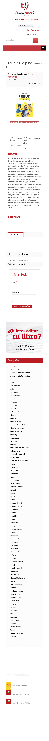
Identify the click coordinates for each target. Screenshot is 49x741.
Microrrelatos (15, 552)
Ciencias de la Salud (17, 425)
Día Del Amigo (15, 458)
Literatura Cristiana (17, 539)
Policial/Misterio (16, 585)
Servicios (29, 661)
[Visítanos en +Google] (24, 655)
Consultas (23, 665)
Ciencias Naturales (17, 428)
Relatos (13, 604)
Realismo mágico (16, 591)
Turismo (13, 637)
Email (14, 282)
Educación (14, 474)
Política (13, 588)
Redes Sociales (15, 598)
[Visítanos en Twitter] (14, 655)
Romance (13, 611)
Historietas (14, 510)
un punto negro (16, 640)
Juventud (13, 532)
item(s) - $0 (30, 34)
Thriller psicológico (17, 633)
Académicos (14, 370)
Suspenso (13, 624)
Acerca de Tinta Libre (16, 661)
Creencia (13, 441)
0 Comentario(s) (34, 83)
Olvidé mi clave (17, 302)
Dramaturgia (15, 467)
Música (13, 555)
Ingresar (24, 20)
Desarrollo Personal (17, 454)
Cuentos (13, 445)
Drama (13, 464)
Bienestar (14, 402)
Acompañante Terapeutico (20, 373)
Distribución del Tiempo (19, 461)
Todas (12, 366)
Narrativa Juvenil (16, 562)
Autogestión (14, 399)
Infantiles (13, 516)
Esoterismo (14, 480)
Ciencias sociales (16, 432)
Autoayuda (14, 392)
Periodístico (14, 572)
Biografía (13, 405)
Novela (13, 565)
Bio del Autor (15, 235)
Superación (14, 620)
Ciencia (13, 418)
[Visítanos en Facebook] (8, 655)
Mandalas (14, 542)
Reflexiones (14, 601)
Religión (13, 607)
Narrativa (14, 559)
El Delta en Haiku (19, 701)
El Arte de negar (19, 692)
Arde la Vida (17, 683)
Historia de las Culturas (18, 503)
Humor (13, 513)
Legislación (14, 536)
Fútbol (12, 500)
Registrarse (34, 20)
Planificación (15, 575)
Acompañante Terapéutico (20, 376)
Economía (14, 471)
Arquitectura (15, 386)
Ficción (12, 493)
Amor (12, 379)
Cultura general (16, 451)
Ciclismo (13, 415)
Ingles (12, 519)
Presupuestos (13, 665)
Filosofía (13, 497)
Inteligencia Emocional (18, 526)
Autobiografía (15, 396)
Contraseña (17, 292)
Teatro (12, 630)
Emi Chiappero (21, 738)
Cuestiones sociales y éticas (20, 448)
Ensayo (13, 477)
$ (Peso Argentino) (25, 25)
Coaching (13, 435)
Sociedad (13, 617)
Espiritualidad (15, 484)
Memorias (14, 549)
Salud (12, 614)
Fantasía (13, 490)
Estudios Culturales (17, 487)
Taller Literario (15, 627)
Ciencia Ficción (15, 422)
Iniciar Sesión (22, 306)
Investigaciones (16, 529)
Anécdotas (14, 383)
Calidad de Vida (16, 412)
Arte (12, 389)
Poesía (12, 581)
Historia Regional (16, 506)
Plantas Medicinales (17, 578)
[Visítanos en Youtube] (19, 655)
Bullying (13, 409)
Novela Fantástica (17, 568)
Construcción (15, 438)
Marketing (14, 546)
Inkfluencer (14, 523)
